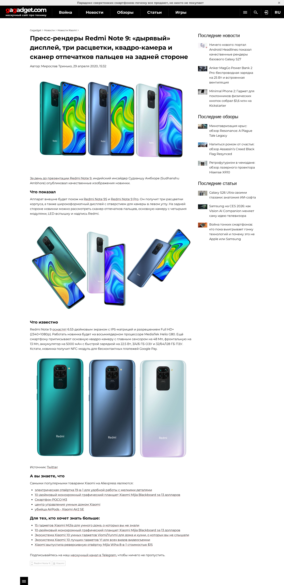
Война (65, 12)
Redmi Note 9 (42, 563)
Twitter (52, 467)
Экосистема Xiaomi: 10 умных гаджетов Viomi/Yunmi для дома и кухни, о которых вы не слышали (112, 535)
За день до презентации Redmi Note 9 (61, 178)
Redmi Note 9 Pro (125, 199)
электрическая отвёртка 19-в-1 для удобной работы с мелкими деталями (93, 490)
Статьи (154, 12)
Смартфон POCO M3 (51, 500)
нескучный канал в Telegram (93, 555)
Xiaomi (60, 563)
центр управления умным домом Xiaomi (67, 504)
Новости (94, 12)
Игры (180, 12)
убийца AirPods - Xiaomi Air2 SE (59, 509)
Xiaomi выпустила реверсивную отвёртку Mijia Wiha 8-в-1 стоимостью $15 (94, 545)
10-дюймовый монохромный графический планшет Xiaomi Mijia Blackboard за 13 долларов (107, 495)
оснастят (59, 329)
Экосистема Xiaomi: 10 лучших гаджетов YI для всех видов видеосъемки (92, 540)
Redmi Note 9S (95, 199)
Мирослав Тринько (56, 66)
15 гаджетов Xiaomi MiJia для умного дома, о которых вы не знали (87, 525)
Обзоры (125, 12)
